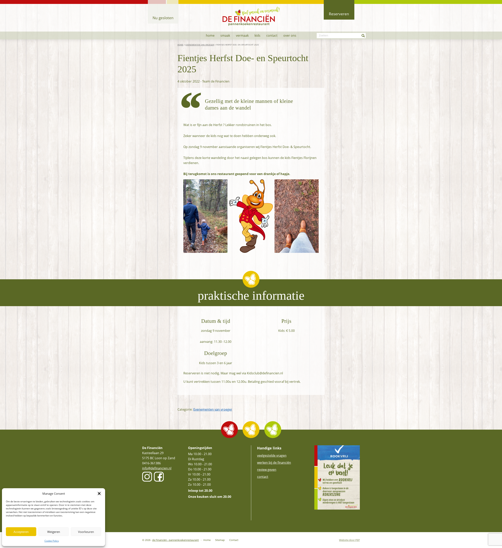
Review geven (266, 469)
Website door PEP (349, 540)
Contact (262, 477)
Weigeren (53, 532)
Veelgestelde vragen (271, 455)
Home (180, 45)
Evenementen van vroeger (200, 45)
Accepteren (21, 532)
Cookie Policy (52, 541)
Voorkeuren (86, 532)
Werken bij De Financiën (274, 462)
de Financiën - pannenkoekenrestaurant (175, 540)
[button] (99, 493)
